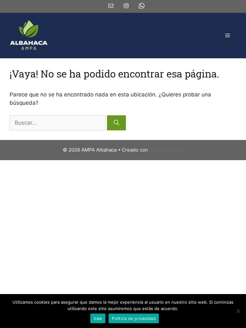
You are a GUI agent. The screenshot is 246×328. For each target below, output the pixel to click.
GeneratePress (166, 150)
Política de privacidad (134, 318)
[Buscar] (116, 123)
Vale (98, 318)
